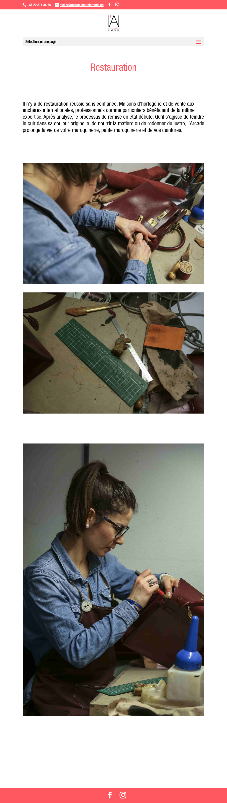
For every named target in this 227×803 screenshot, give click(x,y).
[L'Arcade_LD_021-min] (113, 412)
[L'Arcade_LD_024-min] (113, 283)
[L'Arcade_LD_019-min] (113, 715)
